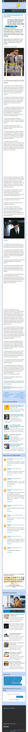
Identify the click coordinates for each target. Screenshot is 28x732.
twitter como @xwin (7, 384)
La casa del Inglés (13, 46)
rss (23, 1)
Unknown (9, 468)
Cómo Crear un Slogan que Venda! (16, 624)
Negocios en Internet (8, 684)
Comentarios (14, 611)
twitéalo (5, 94)
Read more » (17, 411)
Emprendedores (6, 388)
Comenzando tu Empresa (9, 679)
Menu (3, 1)
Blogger (16, 731)
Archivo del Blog (21, 611)
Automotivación (19, 387)
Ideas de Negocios (17, 680)
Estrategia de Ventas (8, 680)
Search (24, 11)
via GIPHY (6, 240)
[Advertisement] (14, 163)
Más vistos (7, 611)
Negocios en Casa (16, 682)
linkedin (25, 1)
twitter (19, 1)
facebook (21, 1)
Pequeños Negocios (17, 684)
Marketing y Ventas (8, 682)
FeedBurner (16, 699)
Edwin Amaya (9, 386)
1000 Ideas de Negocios (8, 730)
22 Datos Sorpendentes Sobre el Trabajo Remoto (13, 595)
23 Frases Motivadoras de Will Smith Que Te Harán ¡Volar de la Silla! (15, 22)
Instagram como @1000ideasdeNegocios (13, 382)
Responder (9, 465)
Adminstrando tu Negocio (9, 677)
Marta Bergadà (10, 458)
